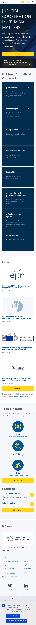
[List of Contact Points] (18, 155)
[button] (18, 388)
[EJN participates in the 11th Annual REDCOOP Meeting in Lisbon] (18, 371)
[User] (22, 2)
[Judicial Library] (18, 177)
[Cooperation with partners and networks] (18, 198)
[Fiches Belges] (18, 113)
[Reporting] (18, 240)
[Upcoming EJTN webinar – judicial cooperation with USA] (18, 279)
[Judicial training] (18, 504)
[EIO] (18, 468)
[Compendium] (18, 134)
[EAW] (18, 429)
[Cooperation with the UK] (18, 497)
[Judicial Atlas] (18, 92)
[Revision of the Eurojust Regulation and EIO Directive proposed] (18, 340)
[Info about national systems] (18, 219)
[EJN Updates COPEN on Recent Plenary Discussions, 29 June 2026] (18, 310)
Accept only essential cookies (17, 621)
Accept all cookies (13, 616)
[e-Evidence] (18, 448)
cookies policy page (13, 607)
